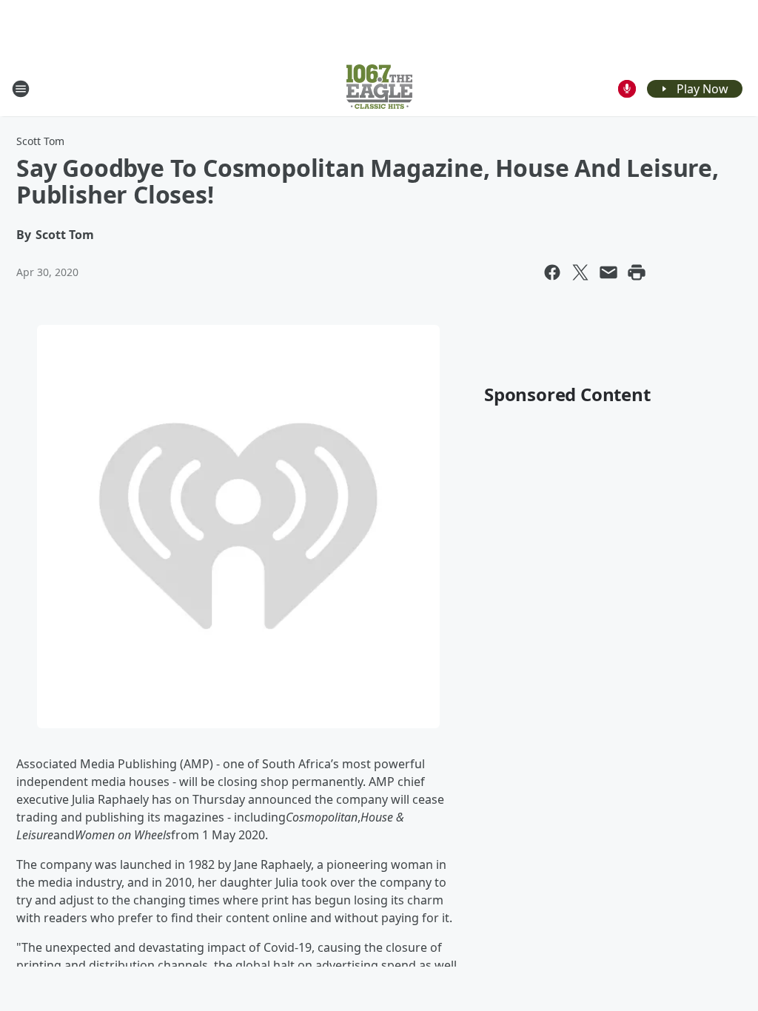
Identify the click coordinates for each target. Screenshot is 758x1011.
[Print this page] (636, 272)
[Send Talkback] (627, 89)
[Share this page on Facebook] (552, 272)
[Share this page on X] (580, 272)
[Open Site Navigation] (21, 89)
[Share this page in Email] (608, 272)
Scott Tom (40, 141)
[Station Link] (379, 88)
